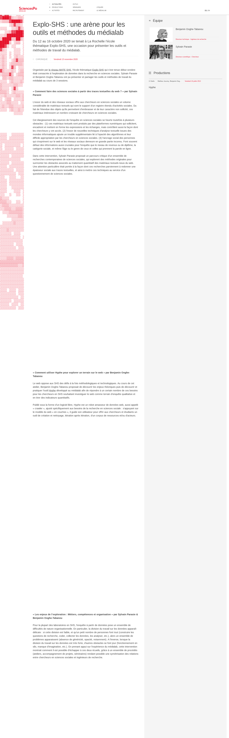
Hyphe (52, 390)
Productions (57, 7)
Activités (56, 10)
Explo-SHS (98, 70)
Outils (75, 4)
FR (206, 10)
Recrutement (78, 10)
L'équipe (100, 7)
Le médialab (101, 10)
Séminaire (77, 7)
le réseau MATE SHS (60, 70)
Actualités (56, 4)
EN (209, 10)
